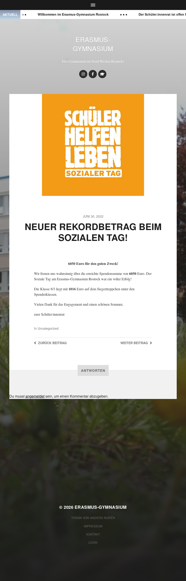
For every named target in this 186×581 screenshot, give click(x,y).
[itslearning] (102, 74)
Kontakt (93, 534)
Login (93, 542)
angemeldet (34, 396)
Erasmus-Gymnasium (93, 44)
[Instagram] (83, 74)
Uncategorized (48, 328)
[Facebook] (93, 74)
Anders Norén (102, 518)
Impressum (93, 526)
